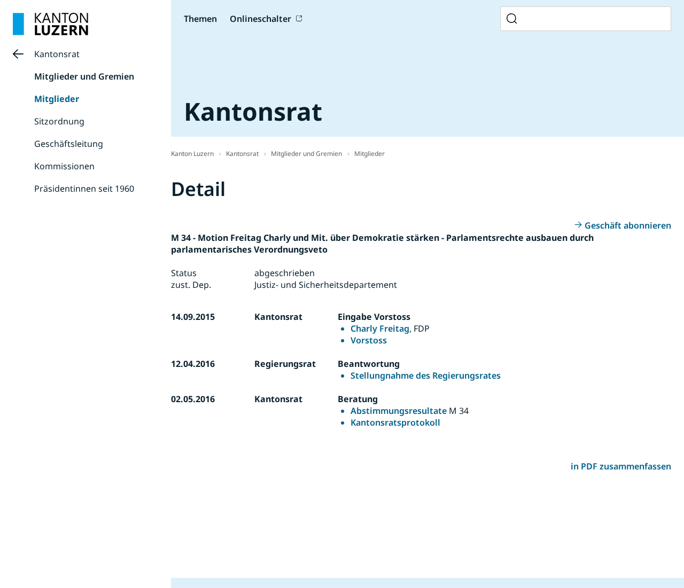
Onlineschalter (260, 19)
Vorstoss (369, 340)
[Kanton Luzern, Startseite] (50, 24)
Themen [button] (200, 19)
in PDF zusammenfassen (621, 466)
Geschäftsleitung (68, 144)
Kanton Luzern (192, 153)
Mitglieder (56, 99)
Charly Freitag (380, 328)
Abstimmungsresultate (399, 411)
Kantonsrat (57, 54)
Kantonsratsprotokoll (395, 422)
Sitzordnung (59, 121)
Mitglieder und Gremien (84, 76)
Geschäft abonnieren (628, 225)
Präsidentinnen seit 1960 (84, 188)
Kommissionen (64, 166)
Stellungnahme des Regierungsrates (426, 375)
